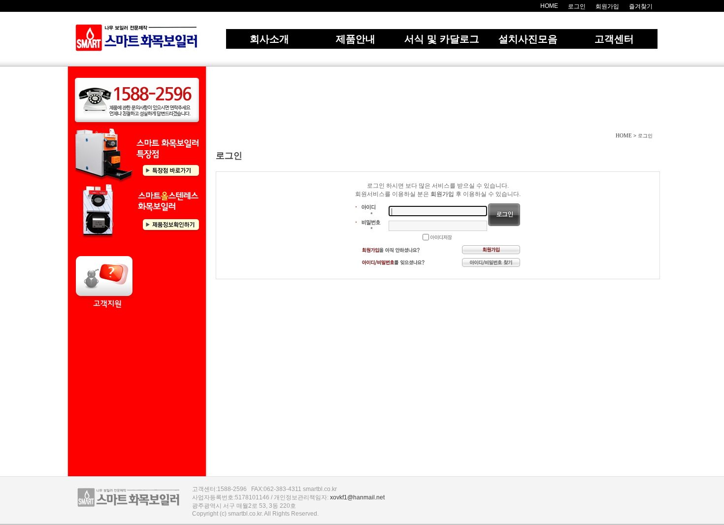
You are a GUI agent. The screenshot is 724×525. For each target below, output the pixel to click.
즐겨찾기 (641, 6)
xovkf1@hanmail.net (357, 497)
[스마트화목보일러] (136, 38)
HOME (549, 5)
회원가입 (607, 6)
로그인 (577, 6)
